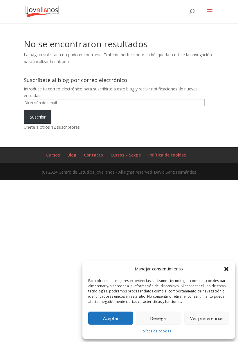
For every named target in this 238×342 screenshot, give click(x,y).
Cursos (53, 155)
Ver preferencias (206, 318)
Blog (71, 155)
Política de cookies (155, 331)
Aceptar (111, 318)
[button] (226, 269)
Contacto (93, 155)
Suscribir (38, 117)
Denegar (158, 318)
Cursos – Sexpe (126, 155)
